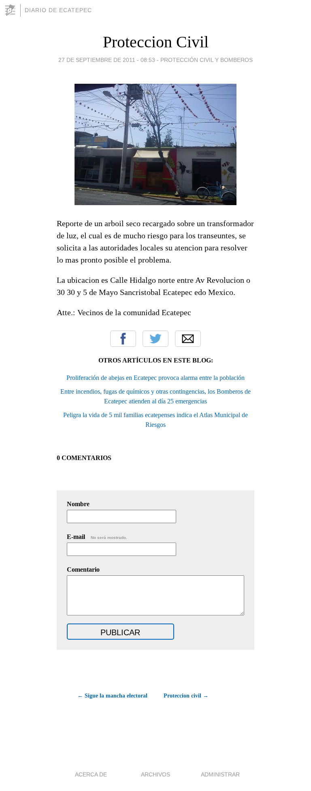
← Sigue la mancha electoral (112, 696)
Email (188, 339)
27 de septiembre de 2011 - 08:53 (106, 60)
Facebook (123, 339)
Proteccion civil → (186, 696)
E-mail (97, 536)
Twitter (155, 339)
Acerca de (91, 774)
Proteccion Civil (156, 42)
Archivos (155, 774)
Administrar (220, 774)
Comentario (83, 569)
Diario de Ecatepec (58, 10)
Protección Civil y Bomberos (206, 60)
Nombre (78, 503)
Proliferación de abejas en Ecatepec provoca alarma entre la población (155, 377)
